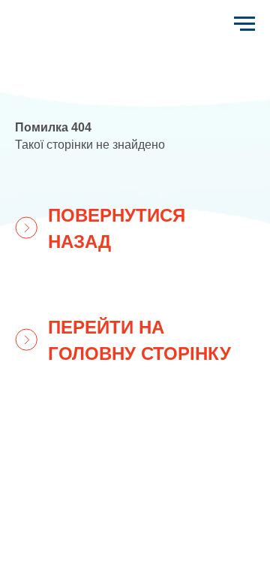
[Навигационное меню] (244, 24)
